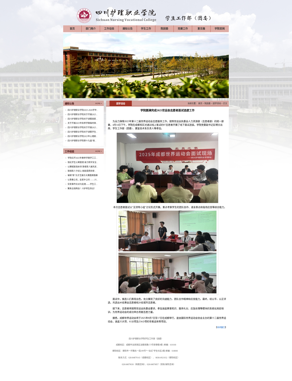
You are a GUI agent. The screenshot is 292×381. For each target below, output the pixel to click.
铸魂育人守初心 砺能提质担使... (82, 171)
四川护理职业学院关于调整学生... (83, 132)
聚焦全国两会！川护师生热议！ (82, 188)
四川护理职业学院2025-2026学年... (83, 110)
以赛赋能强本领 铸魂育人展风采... (83, 167)
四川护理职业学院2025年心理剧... (83, 136)
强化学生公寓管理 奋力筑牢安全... (83, 162)
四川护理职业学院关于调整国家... (83, 119)
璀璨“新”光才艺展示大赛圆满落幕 (83, 175)
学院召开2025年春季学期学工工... (83, 158)
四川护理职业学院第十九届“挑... (82, 141)
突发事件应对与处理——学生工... (83, 184)
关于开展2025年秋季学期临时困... (83, 123)
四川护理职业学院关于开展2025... (83, 114)
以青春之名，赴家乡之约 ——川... (83, 180)
